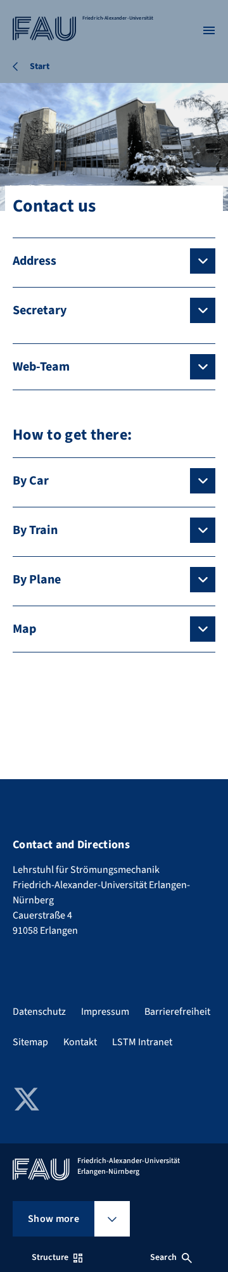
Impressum (105, 1012)
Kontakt (80, 1042)
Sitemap (30, 1042)
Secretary (39, 310)
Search (163, 1257)
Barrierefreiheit (177, 1012)
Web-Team (41, 367)
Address (34, 261)
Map (24, 629)
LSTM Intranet (142, 1042)
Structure (50, 1257)
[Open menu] (209, 30)
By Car (31, 481)
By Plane (37, 579)
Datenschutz (39, 1012)
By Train (35, 530)
